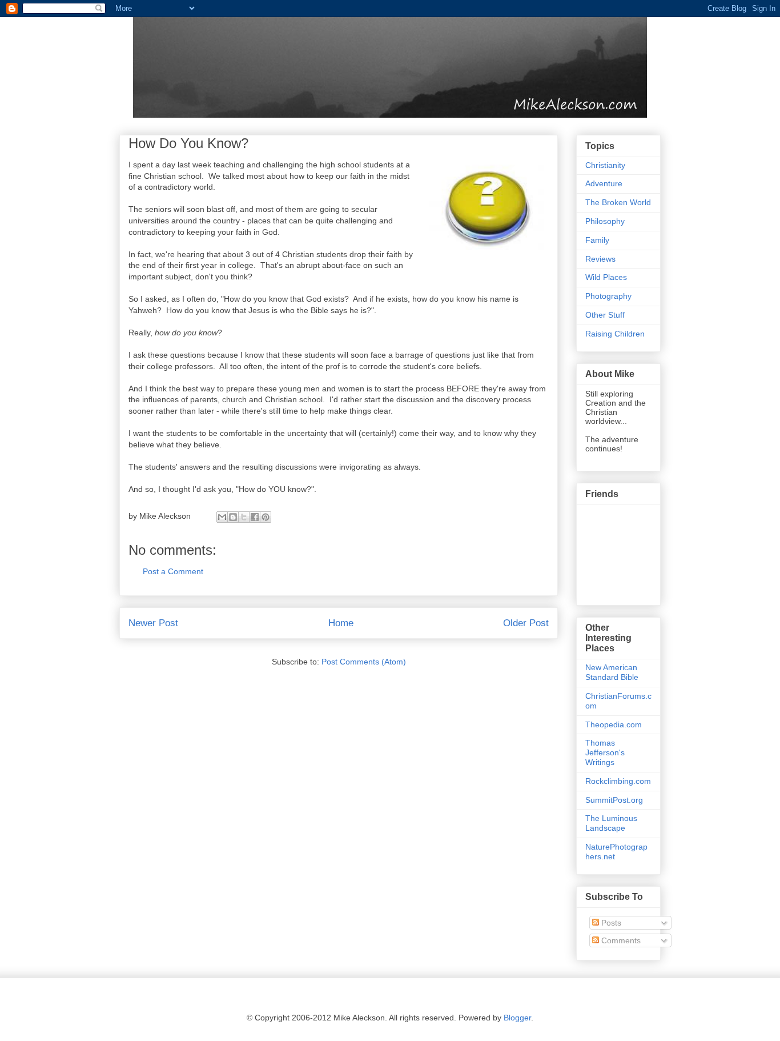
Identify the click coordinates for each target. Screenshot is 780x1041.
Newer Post (153, 623)
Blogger (517, 1017)
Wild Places (606, 277)
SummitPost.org (614, 799)
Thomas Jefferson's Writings (605, 752)
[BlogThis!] (233, 517)
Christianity (605, 165)
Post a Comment (173, 571)
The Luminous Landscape (611, 823)
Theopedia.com (613, 724)
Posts (610, 922)
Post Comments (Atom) (363, 661)
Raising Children (615, 333)
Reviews (600, 258)
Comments (620, 940)
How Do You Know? (188, 143)
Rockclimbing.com (618, 781)
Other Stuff (605, 314)
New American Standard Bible (611, 672)
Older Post (526, 623)
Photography (608, 296)
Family (597, 240)
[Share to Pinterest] (265, 517)
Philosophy (605, 221)
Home (340, 623)
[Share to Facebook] (254, 517)
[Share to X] (244, 517)
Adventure (603, 183)
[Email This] (222, 517)
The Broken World (618, 202)
